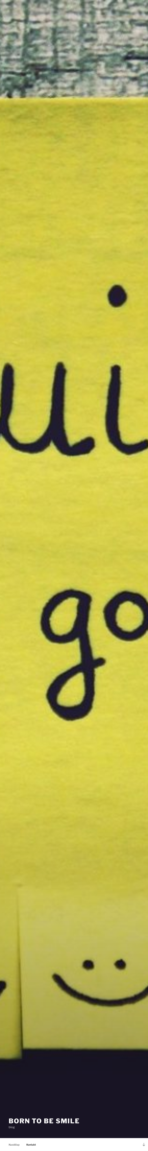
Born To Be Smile (44, 1121)
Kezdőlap (14, 1144)
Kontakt (31, 1144)
